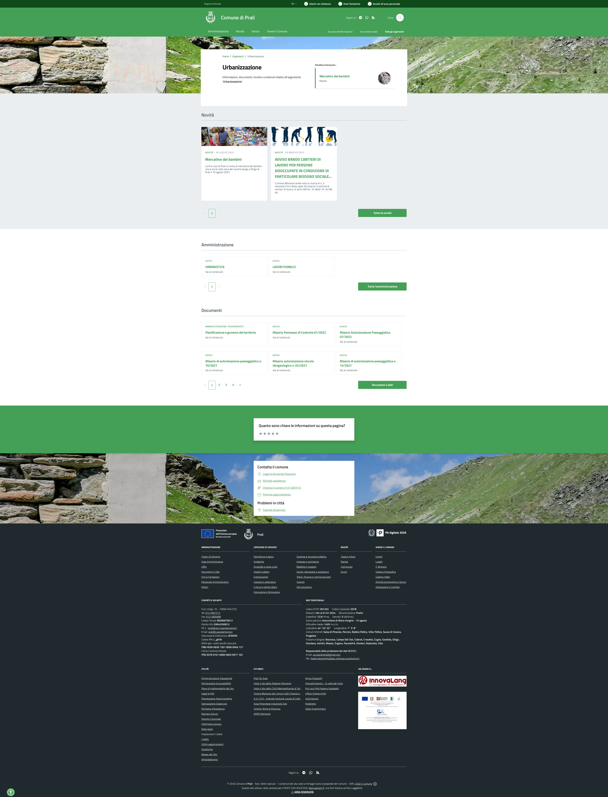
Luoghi (379, 562)
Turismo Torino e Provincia (267, 709)
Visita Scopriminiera (315, 709)
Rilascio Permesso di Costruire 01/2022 (299, 332)
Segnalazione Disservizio (214, 704)
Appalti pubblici (261, 572)
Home (225, 56)
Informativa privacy (211, 724)
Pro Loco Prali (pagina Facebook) (322, 688)
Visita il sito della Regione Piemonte (272, 683)
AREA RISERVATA (304, 792)
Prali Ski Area (261, 678)
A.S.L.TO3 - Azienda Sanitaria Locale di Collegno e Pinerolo (284, 698)
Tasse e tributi (348, 556)
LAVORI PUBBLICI (284, 266)
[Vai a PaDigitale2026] (387, 532)
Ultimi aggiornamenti (212, 744)
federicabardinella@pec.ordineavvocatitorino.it (335, 658)
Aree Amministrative (212, 562)
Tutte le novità (382, 213)
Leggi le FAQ (208, 693)
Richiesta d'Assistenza (213, 709)
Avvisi (276, 326)
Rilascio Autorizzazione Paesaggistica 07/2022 (365, 334)
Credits (205, 739)
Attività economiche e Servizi (391, 582)
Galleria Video (383, 577)
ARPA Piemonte (262, 714)
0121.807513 (212, 613)
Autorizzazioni (261, 577)
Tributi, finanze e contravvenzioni (314, 577)
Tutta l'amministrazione (382, 286)
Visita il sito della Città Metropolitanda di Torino (278, 688)
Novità (209, 152)
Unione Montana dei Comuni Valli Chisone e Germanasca (283, 693)
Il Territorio (381, 567)
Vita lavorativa (304, 587)
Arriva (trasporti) (313, 678)
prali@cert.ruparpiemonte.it (222, 628)
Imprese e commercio (308, 562)
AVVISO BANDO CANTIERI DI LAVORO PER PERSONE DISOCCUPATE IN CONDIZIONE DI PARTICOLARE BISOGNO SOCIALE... (303, 167)
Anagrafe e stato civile (265, 567)
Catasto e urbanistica (265, 582)
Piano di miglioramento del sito (217, 688)
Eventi (379, 556)
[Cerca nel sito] (400, 17)
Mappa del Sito (209, 754)
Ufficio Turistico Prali (315, 693)
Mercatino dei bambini (335, 76)
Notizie (344, 562)
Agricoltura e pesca (264, 556)
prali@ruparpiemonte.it (220, 632)
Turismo (300, 582)
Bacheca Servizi (209, 714)
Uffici (209, 260)
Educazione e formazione (267, 592)
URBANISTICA (214, 266)
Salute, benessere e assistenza (313, 572)
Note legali (207, 729)
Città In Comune (363, 784)
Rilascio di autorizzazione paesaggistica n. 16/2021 (233, 363)
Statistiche (207, 749)
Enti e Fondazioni (210, 577)
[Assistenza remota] (375, 784)
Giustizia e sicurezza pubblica (311, 556)
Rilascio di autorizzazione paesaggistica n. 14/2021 (368, 363)
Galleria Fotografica (386, 572)
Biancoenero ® (316, 788)
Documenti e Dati (210, 572)
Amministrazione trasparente (224, 326)
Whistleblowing (209, 759)
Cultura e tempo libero (265, 587)
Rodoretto (310, 704)
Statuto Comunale (211, 719)
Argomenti (238, 56)
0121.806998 (213, 617)
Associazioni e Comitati (388, 587)
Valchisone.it (312, 698)
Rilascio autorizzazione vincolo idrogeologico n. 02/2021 (293, 363)
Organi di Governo (210, 556)
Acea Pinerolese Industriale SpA (270, 704)
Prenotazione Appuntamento (216, 698)
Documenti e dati (382, 385)
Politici (204, 587)
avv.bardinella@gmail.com (326, 655)
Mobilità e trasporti (306, 567)
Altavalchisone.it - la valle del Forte (324, 683)
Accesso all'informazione (340, 31)
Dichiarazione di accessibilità (216, 683)
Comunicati (346, 567)
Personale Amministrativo (215, 582)
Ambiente (259, 562)
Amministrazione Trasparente (216, 678)
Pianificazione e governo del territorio (230, 332)
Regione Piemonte (212, 3)
